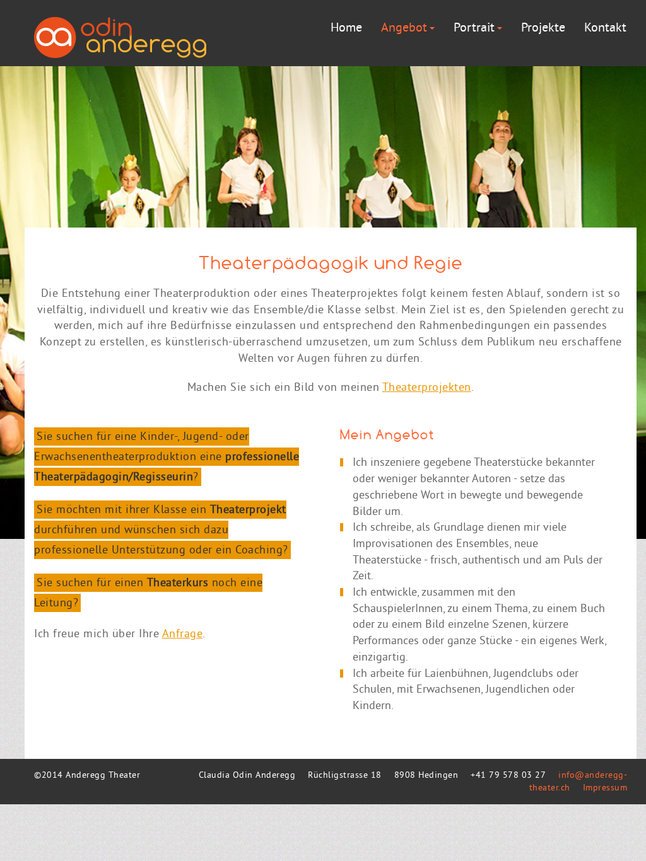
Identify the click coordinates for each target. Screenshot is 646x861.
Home (346, 29)
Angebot (404, 29)
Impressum (605, 788)
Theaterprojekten (426, 388)
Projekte (543, 29)
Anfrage (182, 634)
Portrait (474, 29)
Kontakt (605, 29)
